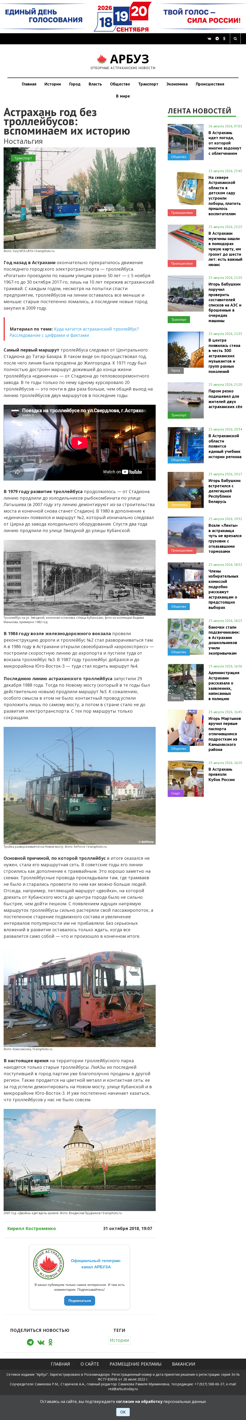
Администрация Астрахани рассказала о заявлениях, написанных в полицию (224, 685)
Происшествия (210, 84)
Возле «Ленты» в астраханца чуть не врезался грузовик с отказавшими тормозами (225, 538)
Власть (95, 84)
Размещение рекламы (135, 1364)
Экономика (177, 84)
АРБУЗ (123, 61)
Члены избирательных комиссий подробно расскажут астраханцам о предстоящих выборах (223, 589)
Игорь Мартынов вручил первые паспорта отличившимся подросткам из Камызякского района (225, 734)
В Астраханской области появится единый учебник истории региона (225, 446)
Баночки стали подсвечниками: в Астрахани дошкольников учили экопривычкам (224, 640)
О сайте (89, 1364)
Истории (52, 84)
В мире (123, 96)
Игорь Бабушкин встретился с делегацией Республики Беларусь (224, 491)
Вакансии (183, 1364)
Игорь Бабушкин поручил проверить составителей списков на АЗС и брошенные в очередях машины (225, 302)
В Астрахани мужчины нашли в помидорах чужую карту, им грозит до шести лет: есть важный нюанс (225, 248)
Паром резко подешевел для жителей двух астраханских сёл (225, 398)
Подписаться (79, 1301)
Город (74, 84)
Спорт (175, 793)
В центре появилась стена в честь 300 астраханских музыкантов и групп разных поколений (224, 355)
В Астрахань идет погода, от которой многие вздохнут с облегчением (225, 143)
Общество (120, 84)
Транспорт (148, 84)
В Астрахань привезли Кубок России (222, 774)
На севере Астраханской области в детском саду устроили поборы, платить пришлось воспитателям (225, 195)
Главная (29, 84)
